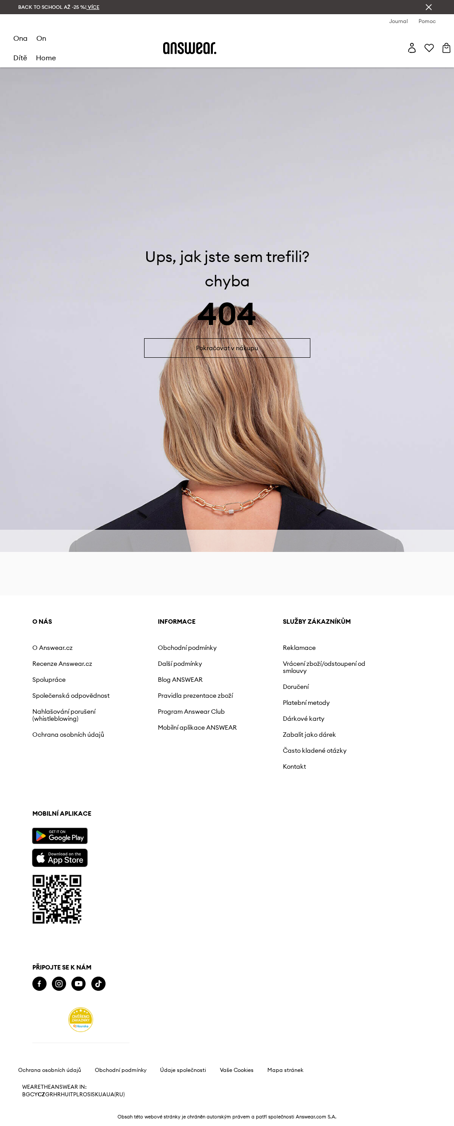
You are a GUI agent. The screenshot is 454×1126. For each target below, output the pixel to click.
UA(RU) (115, 1094)
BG (26, 1094)
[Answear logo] (189, 48)
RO (83, 1094)
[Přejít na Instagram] (59, 984)
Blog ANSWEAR (180, 680)
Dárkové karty (304, 719)
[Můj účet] (412, 48)
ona (20, 38)
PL (76, 1094)
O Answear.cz (52, 648)
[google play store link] (59, 836)
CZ (41, 1094)
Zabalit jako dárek (309, 735)
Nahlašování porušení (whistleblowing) (63, 715)
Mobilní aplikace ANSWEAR (197, 727)
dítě (20, 57)
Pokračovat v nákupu (227, 348)
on (41, 38)
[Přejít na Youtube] (78, 984)
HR (57, 1094)
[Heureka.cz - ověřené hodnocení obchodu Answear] (80, 1019)
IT (71, 1094)
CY (34, 1094)
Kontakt (294, 766)
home (46, 57)
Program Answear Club (191, 711)
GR (49, 1094)
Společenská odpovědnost (71, 696)
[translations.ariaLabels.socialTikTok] (98, 984)
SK (95, 1094)
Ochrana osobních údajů (68, 735)
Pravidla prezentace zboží (195, 696)
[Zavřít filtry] (429, 7)
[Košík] (446, 48)
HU (65, 1094)
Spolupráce (49, 680)
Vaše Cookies (237, 1070)
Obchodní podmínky (187, 648)
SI (89, 1094)
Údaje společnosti (183, 1070)
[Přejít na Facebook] (39, 984)
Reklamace (299, 648)
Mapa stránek (285, 1070)
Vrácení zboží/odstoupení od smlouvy (324, 667)
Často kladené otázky (315, 751)
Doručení (296, 687)
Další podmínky (180, 664)
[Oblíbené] (429, 48)
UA (102, 1094)
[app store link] (59, 856)
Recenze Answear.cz (62, 664)
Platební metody (306, 703)
